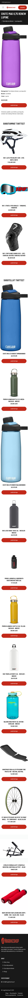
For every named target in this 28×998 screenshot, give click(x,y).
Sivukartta (20, 995)
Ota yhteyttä (13, 993)
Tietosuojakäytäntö (10, 995)
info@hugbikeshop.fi (6, 2)
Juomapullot (18, 21)
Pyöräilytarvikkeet (8, 21)
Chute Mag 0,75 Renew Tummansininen (14, 354)
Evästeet (20, 993)
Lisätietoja (14, 105)
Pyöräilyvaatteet (8, 965)
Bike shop (7, 962)
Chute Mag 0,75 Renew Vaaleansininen (14, 485)
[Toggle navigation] (3, 7)
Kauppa (22, 7)
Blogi (5, 971)
